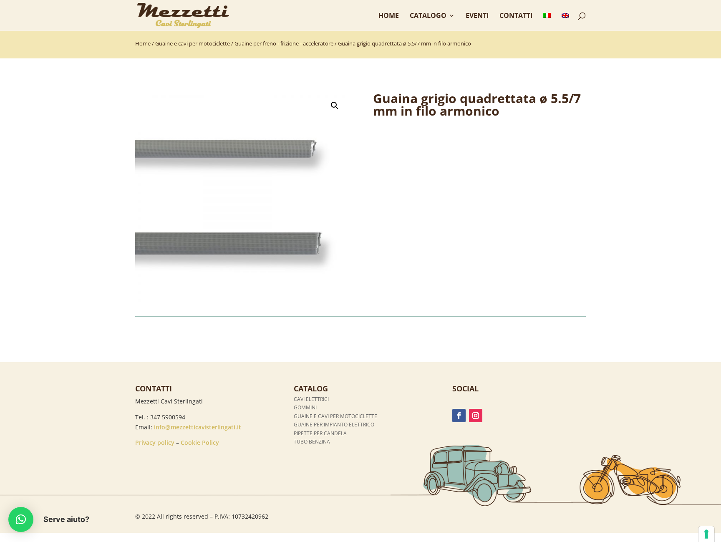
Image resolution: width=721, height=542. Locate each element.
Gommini (305, 407)
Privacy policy (154, 442)
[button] (334, 105)
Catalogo (428, 16)
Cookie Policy (200, 442)
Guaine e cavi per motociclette (192, 43)
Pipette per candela (320, 433)
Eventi (477, 16)
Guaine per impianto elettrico (334, 424)
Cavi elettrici (311, 399)
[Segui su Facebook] (459, 415)
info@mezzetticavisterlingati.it (197, 427)
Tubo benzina (312, 441)
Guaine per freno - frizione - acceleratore (283, 43)
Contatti (515, 16)
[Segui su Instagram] (475, 415)
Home (388, 16)
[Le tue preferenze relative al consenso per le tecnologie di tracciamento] (706, 534)
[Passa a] (547, 22)
